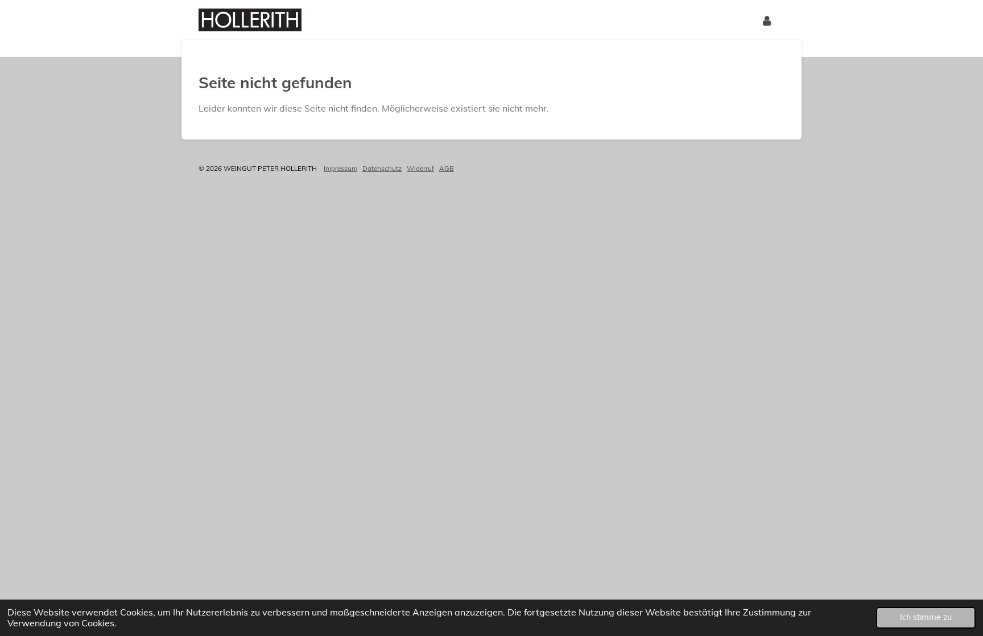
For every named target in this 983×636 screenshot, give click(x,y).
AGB (446, 168)
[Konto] (766, 20)
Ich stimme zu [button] (926, 617)
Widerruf (420, 168)
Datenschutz (382, 168)
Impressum (340, 168)
